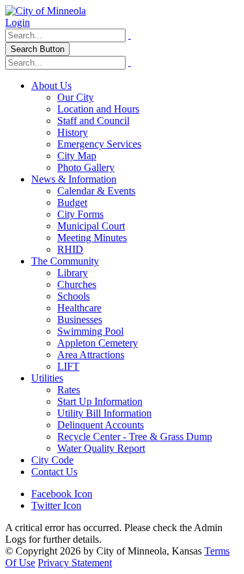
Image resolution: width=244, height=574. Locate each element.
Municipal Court (91, 225)
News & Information (73, 179)
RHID (70, 249)
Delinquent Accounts (100, 424)
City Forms (80, 214)
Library (72, 272)
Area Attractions (90, 354)
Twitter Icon (56, 505)
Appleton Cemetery (97, 342)
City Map (76, 155)
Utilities (47, 378)
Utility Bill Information (104, 413)
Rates (68, 389)
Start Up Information (99, 401)
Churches (76, 284)
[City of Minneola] (45, 10)
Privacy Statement (75, 562)
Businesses (79, 319)
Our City (75, 97)
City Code (52, 459)
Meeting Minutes (92, 237)
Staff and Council (93, 120)
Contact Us (54, 471)
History (72, 132)
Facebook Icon (61, 493)
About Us (51, 85)
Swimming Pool (90, 331)
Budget (72, 202)
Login (17, 22)
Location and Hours (98, 108)
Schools (73, 296)
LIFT (68, 366)
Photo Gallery (86, 167)
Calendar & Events (96, 190)
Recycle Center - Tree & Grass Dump (134, 436)
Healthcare (79, 307)
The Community (65, 261)
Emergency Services (99, 144)
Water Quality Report (101, 448)
